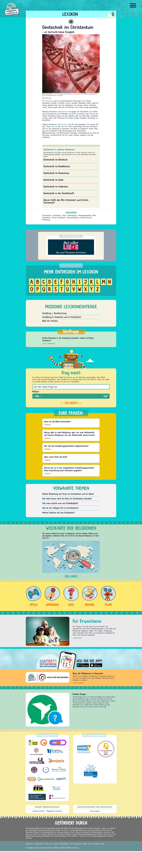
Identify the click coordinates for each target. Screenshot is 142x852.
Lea (50, 98)
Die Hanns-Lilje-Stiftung (93, 830)
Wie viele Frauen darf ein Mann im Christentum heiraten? (67, 498)
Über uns (48, 844)
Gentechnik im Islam (53, 179)
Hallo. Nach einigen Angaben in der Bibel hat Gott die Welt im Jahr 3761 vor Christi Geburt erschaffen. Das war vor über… (47, 460)
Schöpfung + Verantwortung (54, 313)
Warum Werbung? (71, 236)
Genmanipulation (73, 217)
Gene (64, 215)
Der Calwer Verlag (45, 834)
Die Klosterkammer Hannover (100, 832)
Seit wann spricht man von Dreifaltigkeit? (60, 503)
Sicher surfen (99, 844)
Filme (108, 605)
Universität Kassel (77, 830)
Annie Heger (95, 811)
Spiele (34, 605)
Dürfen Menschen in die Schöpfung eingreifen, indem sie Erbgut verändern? (68, 339)
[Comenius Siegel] (105, 749)
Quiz (71, 605)
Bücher (89, 605)
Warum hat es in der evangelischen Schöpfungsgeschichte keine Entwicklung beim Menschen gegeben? (69, 469)
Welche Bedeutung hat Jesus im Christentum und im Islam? (68, 494)
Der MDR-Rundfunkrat (58, 836)
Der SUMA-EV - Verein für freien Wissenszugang (85, 836)
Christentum (71, 21)
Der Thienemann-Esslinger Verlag (65, 834)
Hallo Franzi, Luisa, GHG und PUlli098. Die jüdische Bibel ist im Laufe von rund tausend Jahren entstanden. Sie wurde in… (47, 424)
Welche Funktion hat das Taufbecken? (58, 512)
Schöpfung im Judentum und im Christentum (61, 317)
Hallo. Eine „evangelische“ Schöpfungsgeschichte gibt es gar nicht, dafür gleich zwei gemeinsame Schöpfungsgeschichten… (47, 473)
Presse (56, 844)
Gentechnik (57, 215)
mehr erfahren (79, 683)
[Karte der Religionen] (71, 557)
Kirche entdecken (80, 694)
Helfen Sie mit (88, 844)
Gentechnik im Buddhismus (56, 166)
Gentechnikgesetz (84, 215)
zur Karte (71, 576)
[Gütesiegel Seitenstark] (83, 749)
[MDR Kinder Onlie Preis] (90, 770)
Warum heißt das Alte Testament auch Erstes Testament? (65, 201)
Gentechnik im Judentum (55, 186)
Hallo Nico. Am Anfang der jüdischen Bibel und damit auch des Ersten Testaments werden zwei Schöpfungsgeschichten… (47, 449)
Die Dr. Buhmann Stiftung (79, 832)
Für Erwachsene (75, 844)
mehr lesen (78, 638)
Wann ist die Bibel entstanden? (57, 421)
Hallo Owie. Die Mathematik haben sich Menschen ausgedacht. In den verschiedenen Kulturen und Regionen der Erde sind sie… (47, 438)
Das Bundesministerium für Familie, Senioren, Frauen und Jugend (92, 828)
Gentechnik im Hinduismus (56, 173)
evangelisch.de (47, 848)
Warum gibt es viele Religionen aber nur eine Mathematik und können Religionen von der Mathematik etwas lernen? (69, 433)
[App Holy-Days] (71, 659)
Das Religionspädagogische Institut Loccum (93, 834)
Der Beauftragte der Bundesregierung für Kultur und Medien (47, 830)
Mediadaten (64, 844)
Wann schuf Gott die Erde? (55, 457)
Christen (64, 111)
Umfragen (52, 605)
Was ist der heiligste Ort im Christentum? (60, 508)
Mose (53, 126)
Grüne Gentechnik (58, 217)
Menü (133, 5)
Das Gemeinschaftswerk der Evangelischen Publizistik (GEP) (46, 828)
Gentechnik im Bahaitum (55, 159)
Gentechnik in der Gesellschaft (58, 193)
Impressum (29, 844)
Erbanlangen (72, 215)
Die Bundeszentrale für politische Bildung (54, 832)
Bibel (77, 107)
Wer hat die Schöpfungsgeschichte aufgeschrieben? (66, 446)
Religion (35, 391)
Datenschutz (39, 844)
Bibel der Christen (50, 321)
